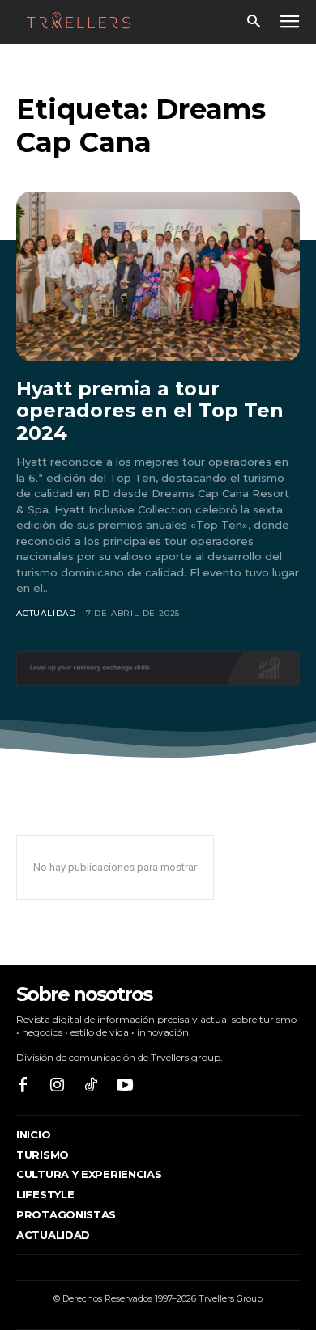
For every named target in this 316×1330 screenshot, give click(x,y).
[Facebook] (23, 1086)
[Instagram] (57, 1086)
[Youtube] (125, 1086)
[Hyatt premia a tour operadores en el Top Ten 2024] (158, 276)
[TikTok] (91, 1086)
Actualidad (46, 613)
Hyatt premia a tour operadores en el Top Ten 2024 (150, 411)
